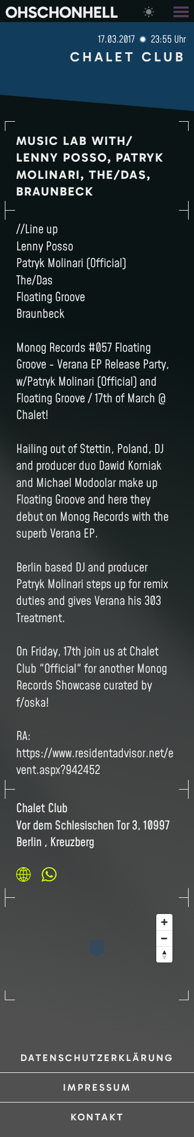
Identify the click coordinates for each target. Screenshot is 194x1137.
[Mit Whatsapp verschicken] (49, 874)
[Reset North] (164, 954)
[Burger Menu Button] (182, 11)
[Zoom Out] (164, 938)
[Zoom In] (164, 922)
